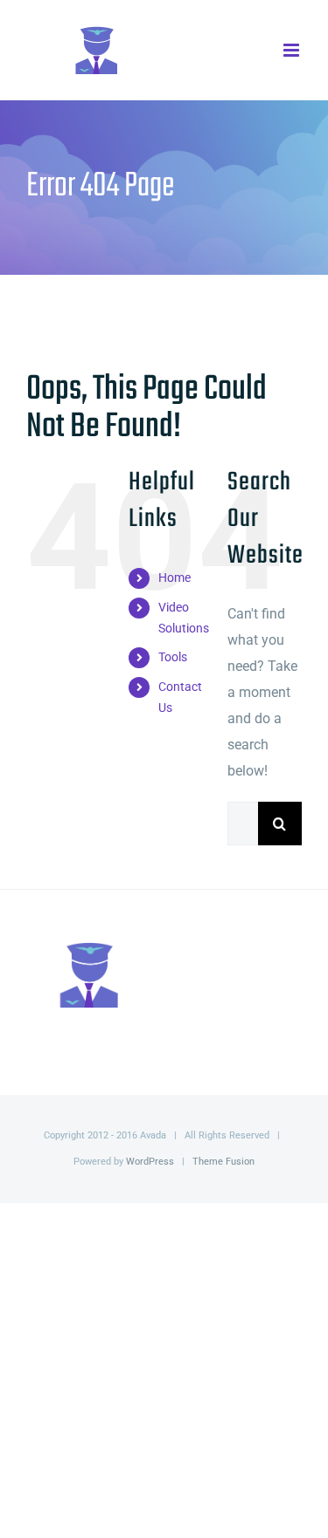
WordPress (150, 1161)
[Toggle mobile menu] (292, 50)
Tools (172, 657)
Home (174, 577)
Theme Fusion (223, 1161)
